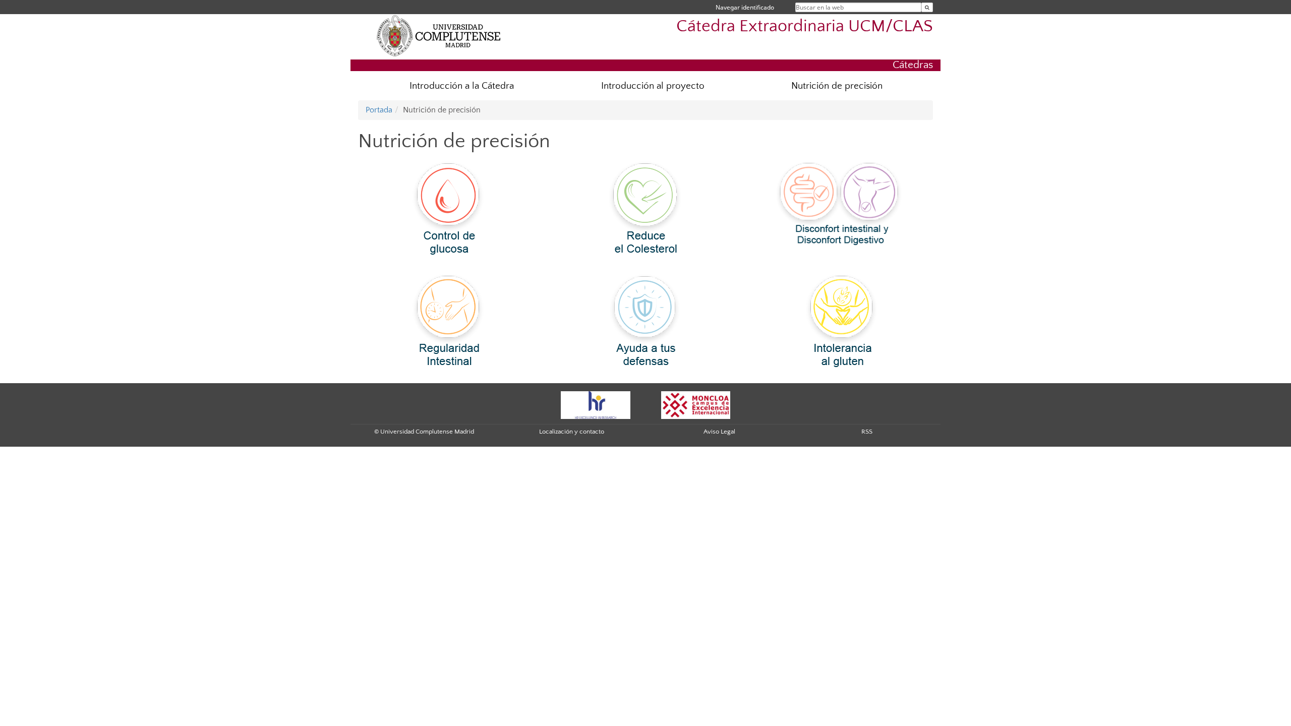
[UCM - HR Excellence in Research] (595, 404)
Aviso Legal (719, 431)
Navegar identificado (745, 7)
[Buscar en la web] (927, 7)
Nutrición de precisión (837, 86)
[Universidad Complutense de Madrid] (438, 35)
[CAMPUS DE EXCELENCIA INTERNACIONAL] (696, 404)
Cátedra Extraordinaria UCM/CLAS (804, 26)
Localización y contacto (571, 431)
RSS (866, 431)
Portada (379, 109)
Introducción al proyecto (653, 86)
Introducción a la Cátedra (461, 86)
